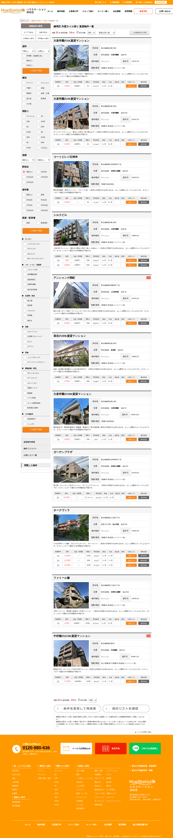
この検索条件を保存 (139, 33)
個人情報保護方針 (140, 824)
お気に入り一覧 (30, 455)
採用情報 (128, 11)
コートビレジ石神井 (66, 156)
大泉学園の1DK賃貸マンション (72, 393)
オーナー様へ (103, 11)
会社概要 (117, 11)
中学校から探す (43, 38)
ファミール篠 (62, 577)
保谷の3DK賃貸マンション (70, 335)
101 (58, 439)
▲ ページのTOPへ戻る (143, 732)
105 (58, 381)
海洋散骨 (116, 836)
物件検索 (61, 11)
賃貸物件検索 (29, 442)
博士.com (108, 836)
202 (58, 202)
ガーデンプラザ (63, 452)
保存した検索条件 (146, 2)
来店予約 (116, 748)
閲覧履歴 (115, 2)
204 (58, 560)
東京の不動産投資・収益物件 (144, 766)
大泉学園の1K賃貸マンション (71, 40)
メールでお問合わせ (81, 748)
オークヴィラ (62, 510)
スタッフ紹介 (88, 11)
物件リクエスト (30, 448)
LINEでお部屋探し (150, 748)
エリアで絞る (28, 32)
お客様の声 (73, 11)
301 (58, 497)
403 (58, 265)
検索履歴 (128, 2)
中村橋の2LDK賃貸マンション (72, 635)
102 (58, 144)
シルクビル (60, 214)
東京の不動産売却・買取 (142, 770)
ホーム (50, 11)
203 (58, 565)
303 (58, 260)
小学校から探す (28, 38)
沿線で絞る (43, 32)
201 (58, 323)
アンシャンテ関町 (64, 277)
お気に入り (131, 86)
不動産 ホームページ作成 (94, 836)
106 (58, 86)
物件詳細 (144, 86)
